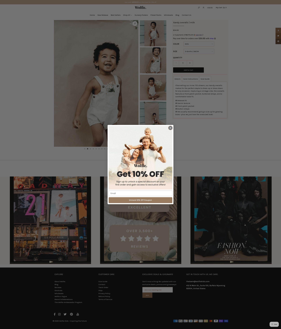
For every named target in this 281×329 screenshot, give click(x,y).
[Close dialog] (170, 128)
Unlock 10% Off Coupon (140, 200)
